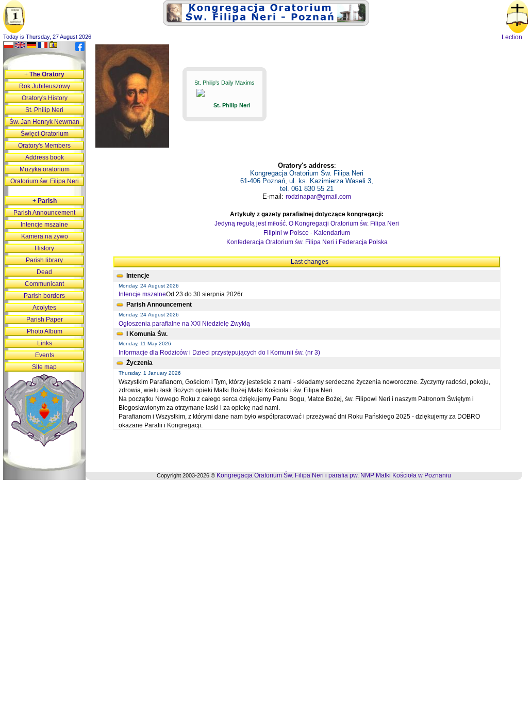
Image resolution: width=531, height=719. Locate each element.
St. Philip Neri (44, 110)
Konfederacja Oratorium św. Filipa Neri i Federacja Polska (307, 242)
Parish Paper (44, 319)
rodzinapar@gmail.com (318, 196)
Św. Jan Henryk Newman (44, 121)
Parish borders (44, 295)
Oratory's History (45, 98)
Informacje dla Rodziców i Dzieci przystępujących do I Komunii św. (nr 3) (219, 352)
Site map (44, 367)
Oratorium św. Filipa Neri (44, 181)
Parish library (44, 260)
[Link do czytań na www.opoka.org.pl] (517, 31)
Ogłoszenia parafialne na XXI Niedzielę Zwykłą (184, 323)
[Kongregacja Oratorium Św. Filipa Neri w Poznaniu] (266, 23)
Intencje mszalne (142, 294)
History (44, 248)
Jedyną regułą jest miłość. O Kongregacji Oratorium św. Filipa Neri (306, 223)
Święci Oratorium (45, 133)
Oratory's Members (44, 145)
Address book (44, 157)
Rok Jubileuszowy (44, 86)
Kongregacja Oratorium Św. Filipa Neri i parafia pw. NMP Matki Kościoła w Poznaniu (334, 475)
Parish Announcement (44, 212)
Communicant (44, 283)
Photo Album (44, 331)
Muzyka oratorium (45, 169)
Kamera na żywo (44, 236)
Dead (44, 272)
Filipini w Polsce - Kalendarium (306, 232)
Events (44, 355)
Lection (512, 37)
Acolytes (44, 307)
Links (44, 343)
